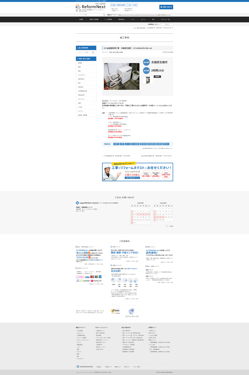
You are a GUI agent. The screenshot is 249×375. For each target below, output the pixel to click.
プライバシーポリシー (88, 372)
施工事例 (98, 335)
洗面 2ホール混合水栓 (128, 342)
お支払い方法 (152, 337)
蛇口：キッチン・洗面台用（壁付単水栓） (134, 340)
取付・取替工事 (100, 333)
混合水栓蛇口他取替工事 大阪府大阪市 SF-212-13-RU (156, 156)
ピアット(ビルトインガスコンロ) (134, 14)
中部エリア (127, 367)
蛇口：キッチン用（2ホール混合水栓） (133, 337)
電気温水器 (81, 95)
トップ (134, 27)
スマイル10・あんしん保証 (103, 337)
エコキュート (80, 333)
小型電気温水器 (81, 335)
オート (128, 144)
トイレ (133, 19)
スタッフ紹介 (136, 367)
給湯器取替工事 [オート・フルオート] (119, 130)
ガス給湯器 (135, 144)
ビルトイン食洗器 (81, 337)
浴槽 (79, 103)
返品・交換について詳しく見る (165, 282)
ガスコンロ (124, 14)
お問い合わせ (99, 349)
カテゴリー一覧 (165, 19)
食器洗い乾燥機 (93, 19)
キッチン (79, 342)
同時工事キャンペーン (166, 14)
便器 (79, 67)
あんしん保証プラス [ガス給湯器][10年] (119, 135)
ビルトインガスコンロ (83, 340)
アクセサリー (82, 75)
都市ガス (165, 144)
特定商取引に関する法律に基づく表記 (102, 372)
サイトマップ (80, 372)
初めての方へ (114, 9)
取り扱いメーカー (101, 347)
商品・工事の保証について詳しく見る (94, 264)
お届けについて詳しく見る (131, 298)
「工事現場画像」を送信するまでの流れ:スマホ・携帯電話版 (159, 348)
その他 (80, 107)
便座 (79, 71)
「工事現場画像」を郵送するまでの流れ (159, 351)
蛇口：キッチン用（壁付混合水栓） (132, 333)
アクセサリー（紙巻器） (129, 344)
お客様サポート (128, 10)
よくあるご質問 (153, 335)
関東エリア (109, 367)
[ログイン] (167, 24)
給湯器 (119, 14)
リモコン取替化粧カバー (115, 122)
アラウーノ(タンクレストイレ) (148, 14)
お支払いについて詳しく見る (96, 284)
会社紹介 (99, 367)
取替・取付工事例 (141, 27)
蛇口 (153, 19)
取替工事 (143, 144)
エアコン (143, 19)
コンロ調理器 (108, 19)
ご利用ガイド (114, 10)
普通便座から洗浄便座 (128, 351)
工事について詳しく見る (132, 261)
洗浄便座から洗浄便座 (128, 349)
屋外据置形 (151, 144)
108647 (116, 144)
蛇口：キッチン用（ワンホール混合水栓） (134, 335)
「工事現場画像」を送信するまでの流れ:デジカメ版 (159, 343)
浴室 (78, 354)
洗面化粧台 (121, 19)
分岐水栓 (80, 87)
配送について (152, 340)
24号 (122, 144)
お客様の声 (99, 344)
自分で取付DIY (128, 9)
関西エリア (118, 367)
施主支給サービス (101, 342)
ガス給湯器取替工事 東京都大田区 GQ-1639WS (117, 156)
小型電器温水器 (82, 91)
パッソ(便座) (157, 14)
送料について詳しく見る (167, 262)
